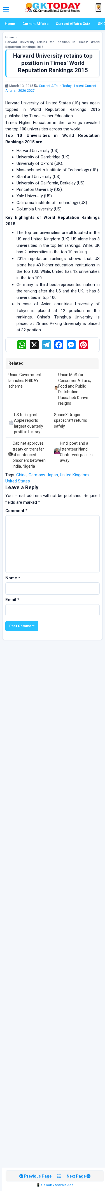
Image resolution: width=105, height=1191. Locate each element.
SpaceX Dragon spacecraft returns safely (70, 420)
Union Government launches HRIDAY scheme (24, 380)
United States (17, 481)
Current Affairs (35, 24)
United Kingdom (74, 474)
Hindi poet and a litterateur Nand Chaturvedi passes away (76, 452)
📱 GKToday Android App (54, 1185)
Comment (16, 510)
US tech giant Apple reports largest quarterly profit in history (28, 423)
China (21, 474)
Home (10, 24)
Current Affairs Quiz (73, 24)
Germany (37, 474)
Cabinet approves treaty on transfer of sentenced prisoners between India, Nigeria (29, 454)
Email (12, 599)
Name (12, 577)
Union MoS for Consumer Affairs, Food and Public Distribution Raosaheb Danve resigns (74, 388)
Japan (52, 474)
